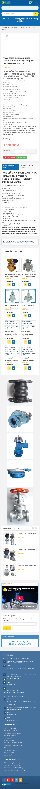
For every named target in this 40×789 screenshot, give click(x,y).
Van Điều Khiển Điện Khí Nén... (27, 534)
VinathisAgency (24, 784)
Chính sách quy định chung (12, 763)
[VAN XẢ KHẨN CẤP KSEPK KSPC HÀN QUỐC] (20, 473)
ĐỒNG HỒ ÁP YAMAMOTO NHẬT (13, 745)
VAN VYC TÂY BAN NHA (10, 731)
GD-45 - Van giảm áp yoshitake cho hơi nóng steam (11, 308)
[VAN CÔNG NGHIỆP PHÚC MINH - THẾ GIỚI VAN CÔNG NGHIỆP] (9, 2)
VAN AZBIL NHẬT (8, 748)
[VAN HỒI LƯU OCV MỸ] (20, 419)
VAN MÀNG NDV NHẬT (10, 735)
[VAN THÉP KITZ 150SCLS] (20, 506)
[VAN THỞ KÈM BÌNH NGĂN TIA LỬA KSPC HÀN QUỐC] (20, 446)
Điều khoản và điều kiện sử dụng (13, 768)
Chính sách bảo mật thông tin (12, 765)
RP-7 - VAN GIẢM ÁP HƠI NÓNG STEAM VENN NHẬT (12, 276)
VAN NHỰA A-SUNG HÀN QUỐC (13, 743)
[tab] (10, 167)
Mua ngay (23, 157)
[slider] (6, 67)
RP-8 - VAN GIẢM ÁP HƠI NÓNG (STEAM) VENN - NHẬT (28, 276)
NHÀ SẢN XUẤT (8, 755)
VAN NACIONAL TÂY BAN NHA (12, 733)
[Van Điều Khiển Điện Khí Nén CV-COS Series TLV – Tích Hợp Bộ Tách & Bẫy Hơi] (9, 539)
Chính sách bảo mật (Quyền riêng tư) (14, 770)
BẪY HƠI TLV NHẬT (9, 740)
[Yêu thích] (13, 284)
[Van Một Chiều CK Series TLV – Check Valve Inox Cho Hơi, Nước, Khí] (9, 570)
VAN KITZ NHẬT (8, 738)
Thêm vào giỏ (11, 157)
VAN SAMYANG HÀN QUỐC (11, 750)
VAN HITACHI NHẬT (9, 752)
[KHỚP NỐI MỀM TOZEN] (20, 391)
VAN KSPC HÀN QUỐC (10, 728)
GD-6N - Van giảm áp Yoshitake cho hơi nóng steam (27, 308)
